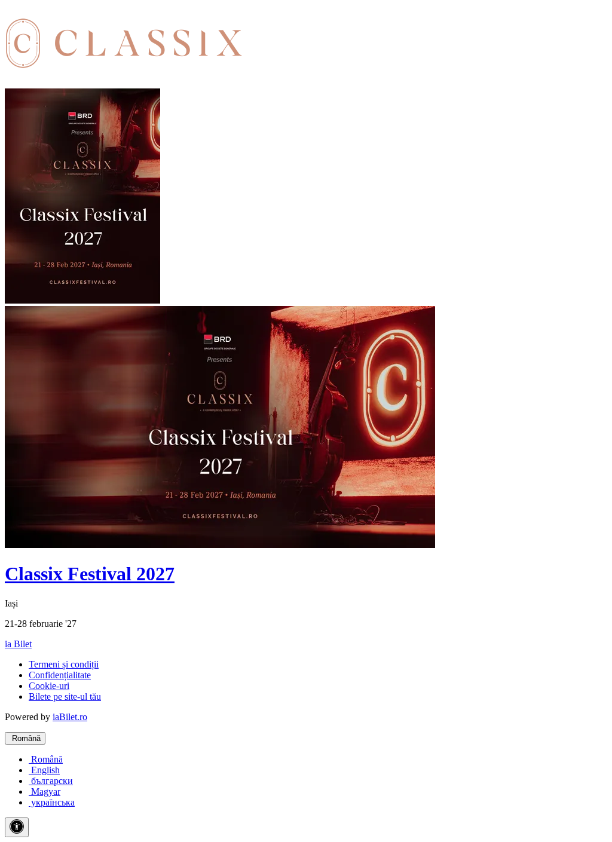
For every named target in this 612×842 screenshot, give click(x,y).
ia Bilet (18, 644)
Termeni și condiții (64, 664)
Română (25, 738)
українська (52, 802)
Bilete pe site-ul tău (65, 696)
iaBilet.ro (70, 717)
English (44, 770)
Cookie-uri (49, 686)
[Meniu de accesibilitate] (17, 827)
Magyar (44, 791)
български (51, 781)
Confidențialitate (60, 675)
